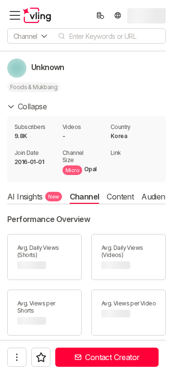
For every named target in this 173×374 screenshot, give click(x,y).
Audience (157, 196)
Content (120, 196)
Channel (84, 196)
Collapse (32, 106)
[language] (117, 15)
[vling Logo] (37, 15)
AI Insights (33, 196)
